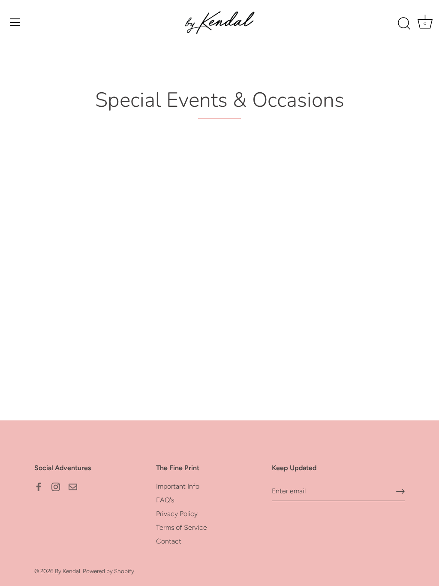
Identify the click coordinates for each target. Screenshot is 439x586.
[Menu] (15, 22)
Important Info (177, 486)
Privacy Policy (177, 514)
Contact (168, 541)
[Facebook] (38, 486)
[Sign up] (400, 490)
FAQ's (165, 500)
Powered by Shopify (108, 571)
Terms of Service (181, 527)
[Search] (403, 23)
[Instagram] (55, 486)
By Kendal (67, 571)
